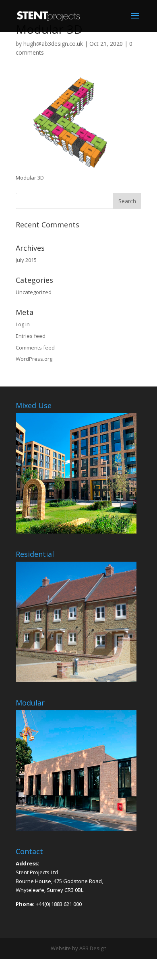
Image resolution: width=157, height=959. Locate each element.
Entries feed (30, 335)
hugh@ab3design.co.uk (53, 43)
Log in (23, 324)
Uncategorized (34, 292)
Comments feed (35, 347)
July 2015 (26, 260)
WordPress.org (34, 358)
